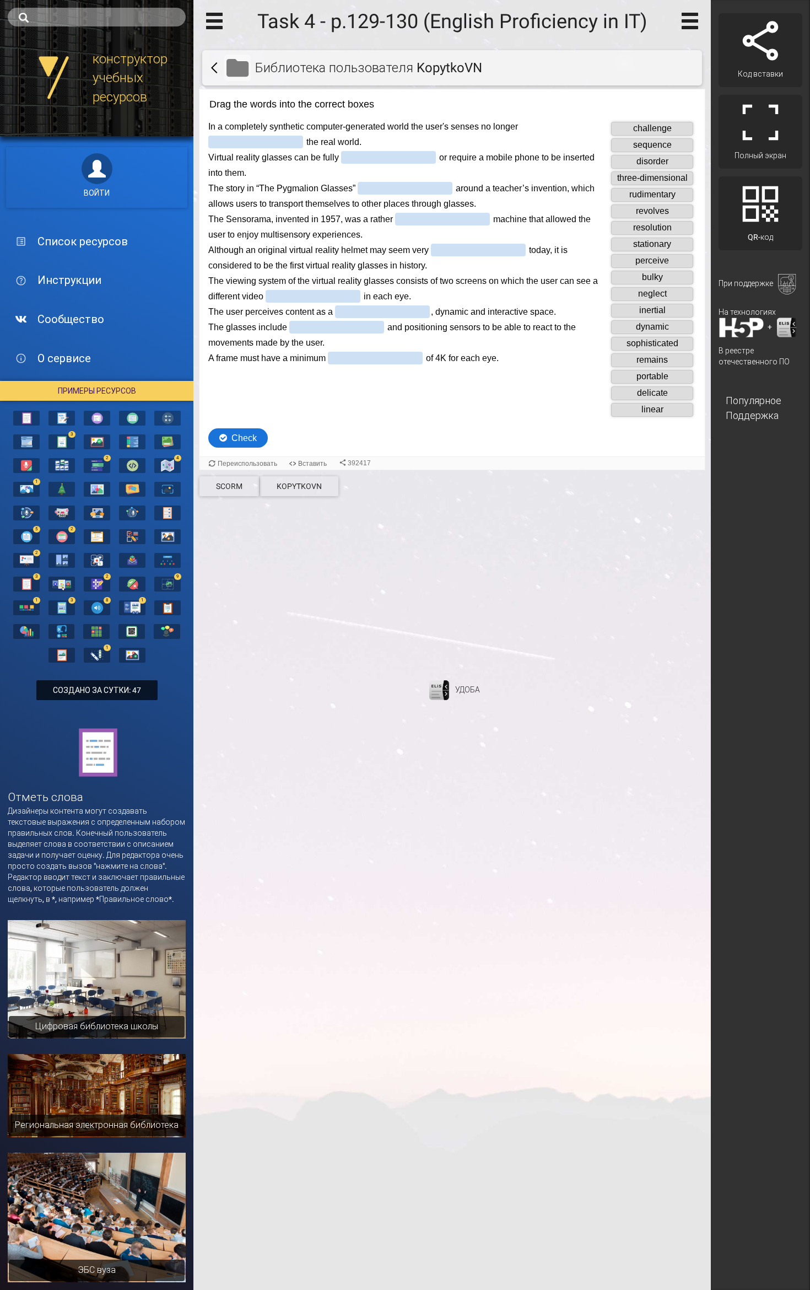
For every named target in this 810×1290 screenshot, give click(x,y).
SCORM (229, 486)
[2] (97, 464)
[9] (167, 583)
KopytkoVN (299, 486)
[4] (167, 464)
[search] (97, 17)
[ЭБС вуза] (96, 1216)
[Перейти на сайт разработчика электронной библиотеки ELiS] (439, 689)
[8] (97, 607)
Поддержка (752, 415)
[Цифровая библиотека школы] (96, 978)
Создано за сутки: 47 (97, 690)
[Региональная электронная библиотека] (96, 1094)
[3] (61, 441)
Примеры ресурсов (97, 390)
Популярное (753, 400)
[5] (26, 535)
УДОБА (467, 689)
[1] (26, 488)
